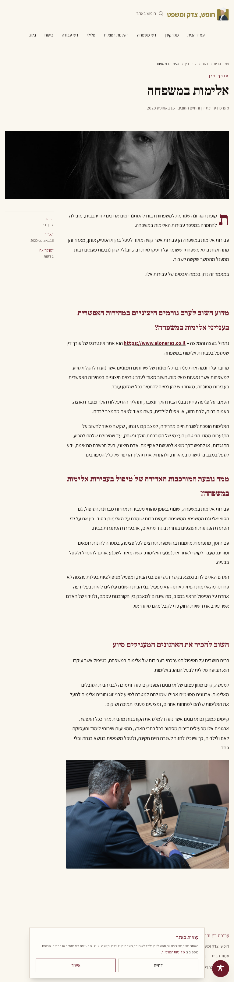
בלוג (32, 35)
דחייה (158, 965)
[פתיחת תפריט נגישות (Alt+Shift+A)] (220, 968)
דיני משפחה (146, 35)
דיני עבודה (70, 35)
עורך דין (191, 63)
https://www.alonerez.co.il (155, 343)
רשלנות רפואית (116, 35)
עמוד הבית (196, 35)
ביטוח (48, 35)
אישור (75, 965)
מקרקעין (172, 35)
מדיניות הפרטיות (173, 952)
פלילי (91, 35)
